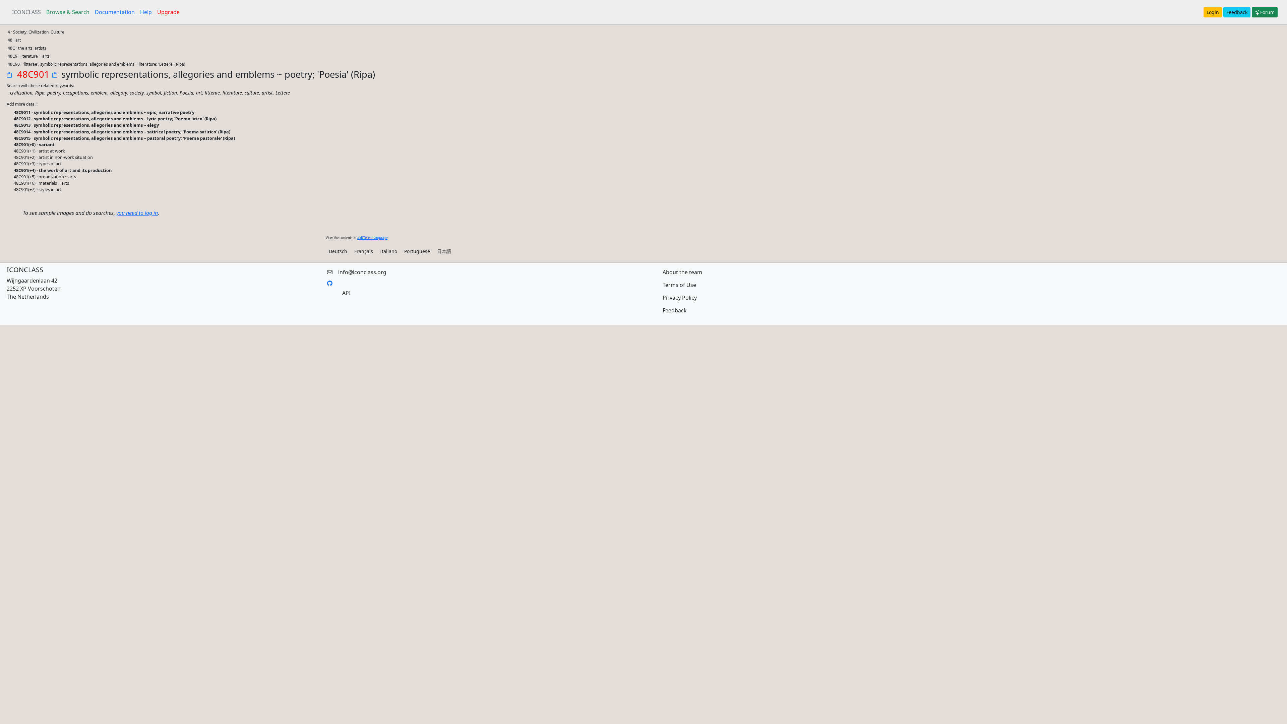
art (199, 92)
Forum (1267, 12)
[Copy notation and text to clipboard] (56, 75)
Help (146, 12)
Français (363, 251)
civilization (21, 92)
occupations (75, 92)
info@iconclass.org (362, 272)
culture (252, 92)
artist (267, 92)
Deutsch (338, 251)
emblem (99, 92)
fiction (170, 92)
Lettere (282, 92)
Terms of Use (679, 285)
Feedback (1236, 12)
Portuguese (417, 251)
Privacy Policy (680, 297)
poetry (53, 92)
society (137, 92)
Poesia (186, 92)
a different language (372, 238)
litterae (212, 92)
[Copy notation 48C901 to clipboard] (11, 75)
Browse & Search (67, 12)
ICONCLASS (26, 12)
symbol (153, 92)
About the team (682, 272)
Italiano (388, 251)
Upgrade (168, 12)
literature (232, 92)
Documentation (115, 12)
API (346, 293)
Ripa (40, 92)
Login (1213, 12)
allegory (118, 92)
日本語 (444, 251)
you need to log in (137, 213)
